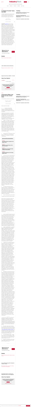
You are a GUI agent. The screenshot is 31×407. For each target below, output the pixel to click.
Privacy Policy (19, 405)
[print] (14, 21)
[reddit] (9, 21)
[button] (1, 1)
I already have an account (8, 88)
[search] (3, 1)
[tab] (3, 80)
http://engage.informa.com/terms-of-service (7, 329)
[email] (10, 21)
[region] (8, 82)
